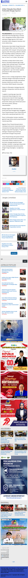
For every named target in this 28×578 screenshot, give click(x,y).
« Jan (13, 561)
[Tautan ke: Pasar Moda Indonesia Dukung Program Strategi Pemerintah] (21, 508)
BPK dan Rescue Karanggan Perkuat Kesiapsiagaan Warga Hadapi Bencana (17, 204)
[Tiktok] (14, 184)
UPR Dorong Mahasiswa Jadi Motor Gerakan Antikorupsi (6, 452)
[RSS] (21, 184)
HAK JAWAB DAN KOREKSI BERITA (16, 571)
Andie (14, 169)
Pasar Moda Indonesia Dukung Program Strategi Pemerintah (20, 513)
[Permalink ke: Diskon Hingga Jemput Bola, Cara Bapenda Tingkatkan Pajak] (5, 221)
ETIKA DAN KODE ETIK (22, 568)
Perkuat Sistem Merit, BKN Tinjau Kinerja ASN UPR (20, 439)
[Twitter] (16, 182)
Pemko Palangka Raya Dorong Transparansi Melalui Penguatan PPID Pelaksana (18, 215)
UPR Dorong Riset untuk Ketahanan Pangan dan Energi (20, 452)
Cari (2, 259)
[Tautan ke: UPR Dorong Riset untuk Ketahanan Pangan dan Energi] (21, 447)
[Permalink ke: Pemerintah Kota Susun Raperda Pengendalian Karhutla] (5, 227)
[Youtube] (11, 184)
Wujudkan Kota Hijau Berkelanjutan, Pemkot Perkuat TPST (17, 210)
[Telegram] (17, 184)
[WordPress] (22, 182)
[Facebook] (12, 182)
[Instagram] (4, 184)
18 (2, 555)
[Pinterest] (19, 182)
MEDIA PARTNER (5, 572)
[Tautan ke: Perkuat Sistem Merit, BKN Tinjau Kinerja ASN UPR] (21, 434)
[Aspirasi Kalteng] (5, 1)
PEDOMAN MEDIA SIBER (7, 569)
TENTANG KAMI (4, 568)
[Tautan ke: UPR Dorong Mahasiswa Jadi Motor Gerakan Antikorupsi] (7, 447)
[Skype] (7, 184)
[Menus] (26, 1)
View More (14, 253)
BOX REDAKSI (12, 568)
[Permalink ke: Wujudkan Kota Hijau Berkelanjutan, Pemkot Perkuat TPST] (5, 210)
